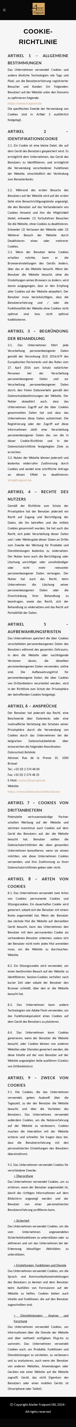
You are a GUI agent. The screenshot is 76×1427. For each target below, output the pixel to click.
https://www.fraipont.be (25, 103)
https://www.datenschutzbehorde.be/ (34, 791)
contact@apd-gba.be (31, 780)
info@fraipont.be (20, 480)
